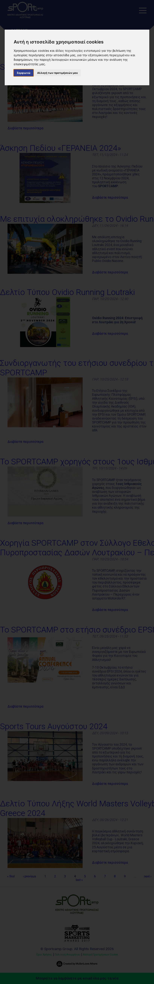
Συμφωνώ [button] (23, 72)
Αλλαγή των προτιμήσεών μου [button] (57, 72)
